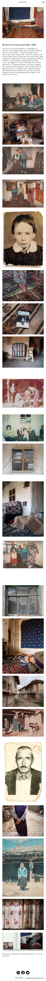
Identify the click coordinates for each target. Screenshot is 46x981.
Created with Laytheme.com (34, 978)
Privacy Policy (19, 977)
